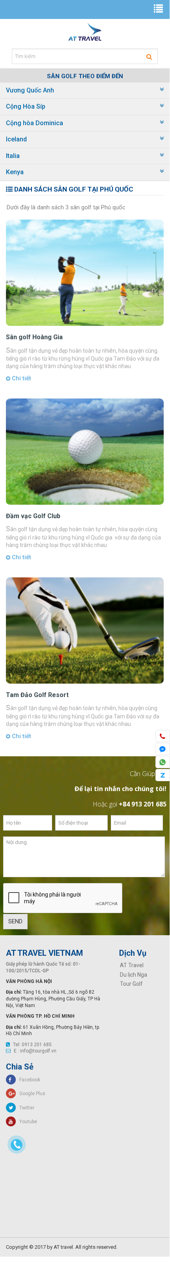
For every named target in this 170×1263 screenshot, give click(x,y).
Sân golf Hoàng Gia (34, 337)
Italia (13, 156)
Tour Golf (131, 984)
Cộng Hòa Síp (25, 106)
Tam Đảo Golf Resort (37, 695)
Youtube (26, 1121)
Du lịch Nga (133, 975)
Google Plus (30, 1093)
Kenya (15, 172)
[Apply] (149, 57)
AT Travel (132, 965)
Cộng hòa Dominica (34, 123)
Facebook (28, 1080)
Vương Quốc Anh (30, 90)
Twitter (25, 1108)
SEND (15, 921)
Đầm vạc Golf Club (33, 516)
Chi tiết (20, 378)
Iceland (16, 139)
